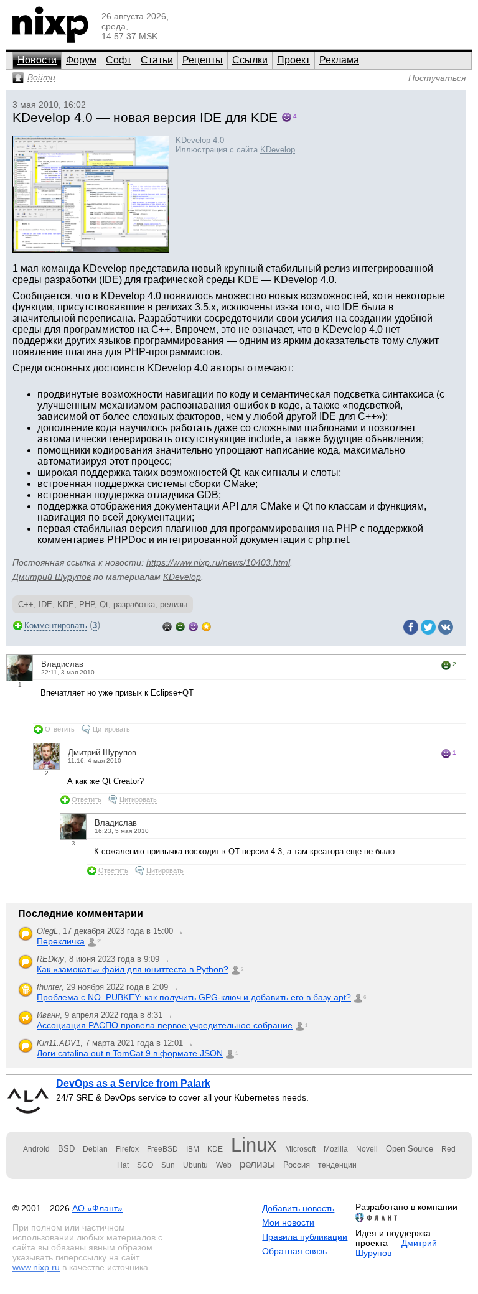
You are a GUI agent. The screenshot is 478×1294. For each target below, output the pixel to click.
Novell (367, 1149)
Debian (95, 1149)
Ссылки (250, 60)
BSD (66, 1148)
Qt (104, 604)
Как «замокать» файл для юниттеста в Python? (132, 969)
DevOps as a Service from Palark (133, 1083)
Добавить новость (298, 1208)
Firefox (127, 1149)
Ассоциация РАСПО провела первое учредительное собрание (165, 1025)
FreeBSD (162, 1149)
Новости (37, 60)
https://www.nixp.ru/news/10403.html (218, 562)
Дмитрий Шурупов (51, 577)
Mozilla (336, 1149)
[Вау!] (206, 625)
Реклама (339, 60)
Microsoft (300, 1149)
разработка (134, 604)
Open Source (409, 1148)
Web (224, 1165)
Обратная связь (294, 1251)
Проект (293, 60)
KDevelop (277, 149)
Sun (168, 1165)
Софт (118, 60)
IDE (45, 604)
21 (99, 941)
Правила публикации (304, 1237)
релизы (173, 604)
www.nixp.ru (36, 1267)
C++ (26, 604)
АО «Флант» (97, 1208)
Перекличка (61, 941)
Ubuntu (195, 1165)
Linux (254, 1145)
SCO (145, 1165)
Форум (81, 60)
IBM (192, 1149)
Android (36, 1149)
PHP (87, 604)
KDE (65, 604)
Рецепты (202, 60)
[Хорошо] (193, 625)
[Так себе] (180, 625)
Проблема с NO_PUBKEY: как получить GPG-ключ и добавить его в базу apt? (194, 997)
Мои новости (288, 1222)
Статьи (157, 60)
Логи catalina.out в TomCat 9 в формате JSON (130, 1053)
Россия (296, 1165)
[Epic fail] (167, 625)
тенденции (337, 1165)
